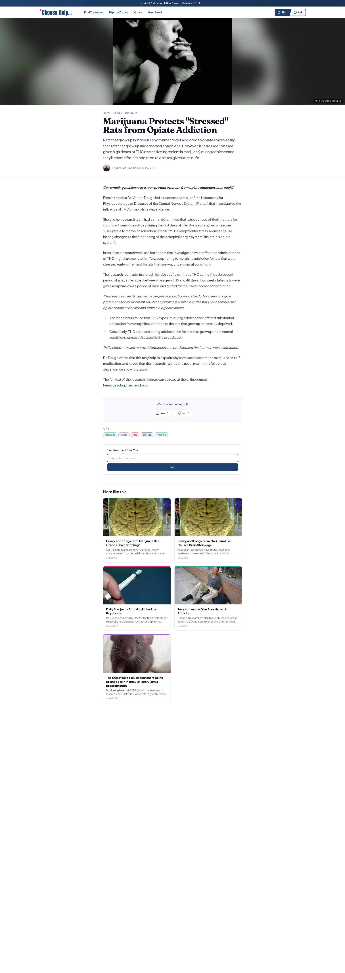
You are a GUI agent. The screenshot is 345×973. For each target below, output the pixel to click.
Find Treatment (94, 12)
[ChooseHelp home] (55, 12)
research (161, 434)
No (186, 413)
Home (106, 112)
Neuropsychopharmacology (125, 385)
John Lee (121, 167)
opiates (147, 434)
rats (135, 434)
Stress (123, 434)
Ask (300, 12)
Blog (117, 112)
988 (166, 3)
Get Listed (155, 12)
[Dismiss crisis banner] (341, 3)
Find (284, 12)
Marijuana (110, 434)
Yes (164, 413)
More (136, 12)
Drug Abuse (130, 112)
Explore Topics (118, 12)
